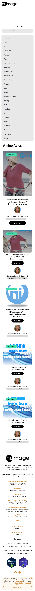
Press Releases (11, 553)
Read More (17, 223)
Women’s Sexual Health (17, 507)
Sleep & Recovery (17, 532)
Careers (9, 543)
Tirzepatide (21, 483)
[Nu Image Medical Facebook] (15, 572)
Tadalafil (21, 504)
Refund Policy (28, 547)
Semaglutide (13, 483)
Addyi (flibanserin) (23, 509)
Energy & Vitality (17, 515)
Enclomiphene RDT (22, 496)
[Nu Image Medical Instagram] (19, 572)
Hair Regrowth (17, 526)
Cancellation (19, 547)
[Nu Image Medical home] (9, 4)
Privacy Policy (7, 550)
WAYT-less (13, 485)
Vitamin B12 (23, 517)
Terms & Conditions (22, 543)
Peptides (17, 488)
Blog (14, 543)
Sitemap (29, 550)
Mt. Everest (12, 502)
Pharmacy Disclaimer (9, 547)
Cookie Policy (19, 581)
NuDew (17, 528)
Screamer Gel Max (11, 509)
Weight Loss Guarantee (19, 550)
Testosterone (17, 494)
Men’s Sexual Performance (17, 500)
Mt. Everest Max (22, 502)
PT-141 (25, 511)
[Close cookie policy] (32, 578)
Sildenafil (15, 504)
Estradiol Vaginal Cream (15, 511)
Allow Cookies (17, 587)
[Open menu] (31, 4)
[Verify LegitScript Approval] (12, 562)
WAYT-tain (21, 485)
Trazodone (17, 534)
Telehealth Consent (22, 553)
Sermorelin (13, 490)
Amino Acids (11, 154)
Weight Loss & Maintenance (17, 481)
